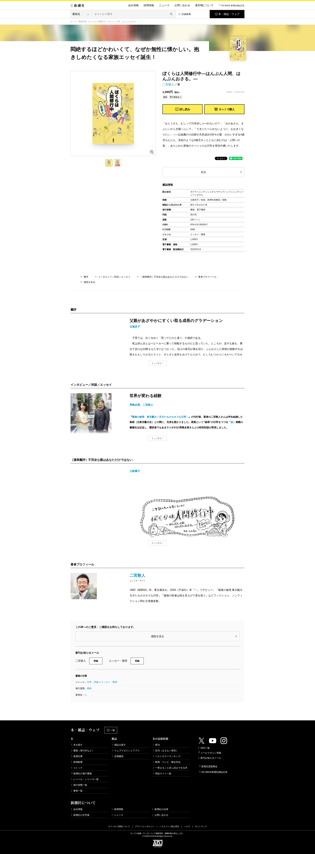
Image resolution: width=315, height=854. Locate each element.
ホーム (73, 21)
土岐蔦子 (135, 471)
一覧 (112, 730)
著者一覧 (78, 790)
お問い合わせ (182, 5)
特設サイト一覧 (163, 773)
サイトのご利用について (119, 826)
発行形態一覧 (80, 785)
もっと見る (156, 363)
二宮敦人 (168, 84)
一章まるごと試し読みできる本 (171, 767)
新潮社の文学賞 (81, 815)
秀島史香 (135, 404)
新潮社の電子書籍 (82, 773)
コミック (78, 767)
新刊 (157, 744)
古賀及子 (135, 326)
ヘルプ (187, 826)
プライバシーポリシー (145, 826)
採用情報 (149, 5)
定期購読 (119, 756)
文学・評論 (92, 682)
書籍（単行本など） (83, 750)
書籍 (89, 688)
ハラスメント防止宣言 (169, 826)
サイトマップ (201, 826)
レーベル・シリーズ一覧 (86, 779)
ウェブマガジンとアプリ (127, 750)
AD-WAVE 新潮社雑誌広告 (232, 5)
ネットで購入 (227, 109)
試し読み (185, 109)
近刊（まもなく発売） (166, 750)
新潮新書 (78, 762)
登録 (96, 661)
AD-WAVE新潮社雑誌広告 (214, 772)
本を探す (78, 744)
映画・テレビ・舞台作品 (167, 762)
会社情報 (133, 5)
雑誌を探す (120, 744)
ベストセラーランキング (167, 756)
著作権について (204, 5)
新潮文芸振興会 (209, 766)
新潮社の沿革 (161, 809)
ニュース (164, 5)
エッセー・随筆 (109, 682)
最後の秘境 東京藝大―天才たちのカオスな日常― (160, 416)
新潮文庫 (78, 756)
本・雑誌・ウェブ (228, 14)
